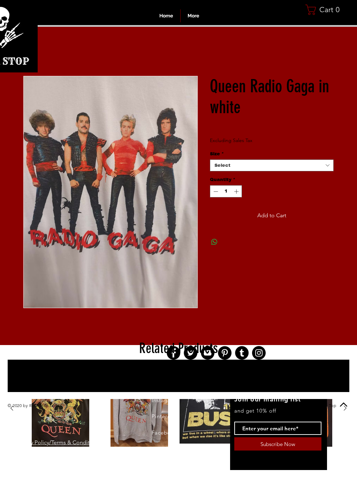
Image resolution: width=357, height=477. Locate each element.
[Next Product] (345, 409)
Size (217, 154)
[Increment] (237, 192)
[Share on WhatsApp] (214, 243)
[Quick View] (60, 409)
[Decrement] (215, 192)
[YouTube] (207, 354)
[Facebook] (173, 354)
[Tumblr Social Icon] (242, 354)
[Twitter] (190, 354)
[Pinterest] (224, 354)
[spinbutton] (226, 192)
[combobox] (272, 166)
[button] (325, 10)
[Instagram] (259, 354)
